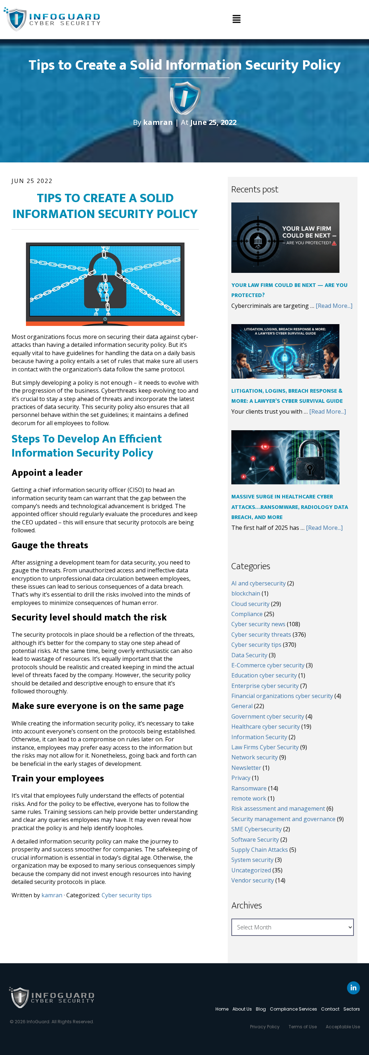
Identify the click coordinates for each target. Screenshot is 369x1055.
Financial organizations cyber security (282, 696)
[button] (236, 19)
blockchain (245, 593)
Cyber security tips (127, 895)
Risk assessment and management (278, 808)
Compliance (247, 614)
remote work (248, 798)
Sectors (351, 1009)
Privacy (240, 778)
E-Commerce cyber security (267, 665)
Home (221, 1009)
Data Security (249, 655)
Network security (254, 757)
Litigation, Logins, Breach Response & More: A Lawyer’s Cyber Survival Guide (287, 396)
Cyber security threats (261, 634)
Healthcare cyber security (265, 727)
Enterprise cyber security (265, 686)
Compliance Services (293, 1009)
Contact (330, 1009)
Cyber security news (258, 624)
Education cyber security (264, 675)
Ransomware (249, 788)
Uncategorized (251, 870)
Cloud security (250, 604)
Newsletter (246, 768)
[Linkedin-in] (353, 987)
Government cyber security (267, 716)
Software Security (255, 839)
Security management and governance (283, 819)
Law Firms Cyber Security (265, 747)
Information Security (259, 737)
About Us (242, 1009)
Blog (261, 1009)
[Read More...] (334, 306)
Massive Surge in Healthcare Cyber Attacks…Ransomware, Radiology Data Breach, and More (289, 507)
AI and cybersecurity (258, 583)
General (242, 706)
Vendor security (252, 880)
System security (252, 860)
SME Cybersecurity (256, 829)
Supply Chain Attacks (259, 850)
